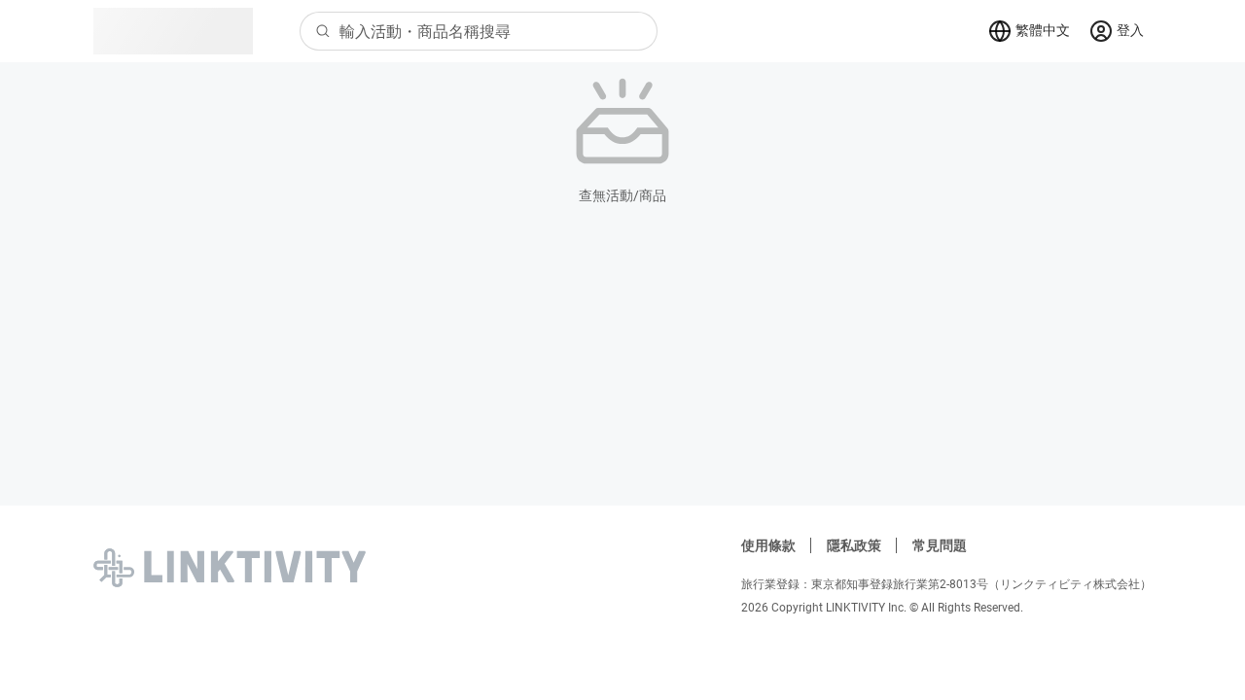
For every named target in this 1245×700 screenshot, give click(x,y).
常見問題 (939, 545)
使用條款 (768, 545)
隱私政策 (854, 545)
